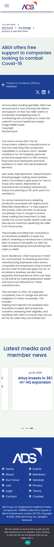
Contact (11, 496)
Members (39, 474)
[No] (50, 536)
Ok (27, 542)
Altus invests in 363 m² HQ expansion (27, 380)
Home (10, 469)
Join (8, 485)
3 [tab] (31, 428)
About (10, 474)
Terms (37, 491)
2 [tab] (27, 428)
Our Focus (12, 480)
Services (38, 480)
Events (37, 469)
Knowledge (25, 27)
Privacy (37, 485)
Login (9, 491)
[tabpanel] (27, 388)
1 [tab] (22, 428)
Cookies (38, 496)
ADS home (7, 27)
